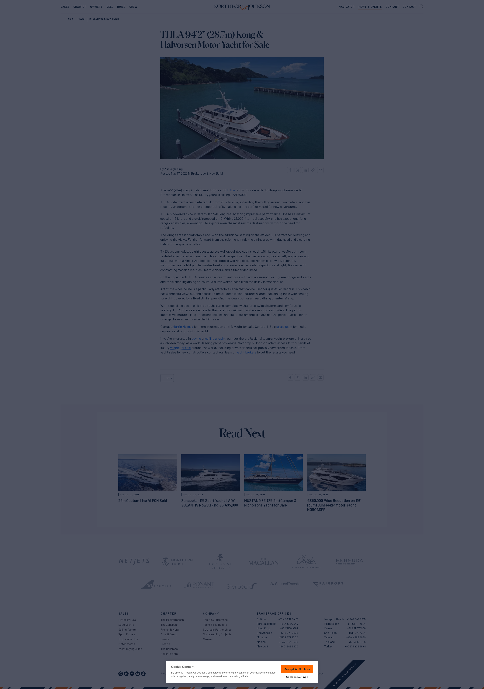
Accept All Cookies (297, 669)
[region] (242, 672)
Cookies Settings (297, 677)
